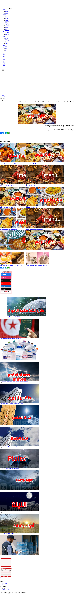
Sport (5, 12)
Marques (6, 39)
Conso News (6, 38)
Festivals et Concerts (7, 25)
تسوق (4, 60)
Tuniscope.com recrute (4, 583)
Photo (2, 69)
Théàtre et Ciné (7, 21)
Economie (6, 16)
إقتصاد (4, 55)
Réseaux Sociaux (7, 30)
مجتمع (4, 54)
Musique (6, 22)
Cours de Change (7, 44)
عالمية (4, 65)
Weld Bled (6, 42)
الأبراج (5, 51)
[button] (4, 9)
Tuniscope (6, 29)
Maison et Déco (7, 34)
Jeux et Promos (7, 37)
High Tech (6, 26)
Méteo (5, 41)
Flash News (6, 13)
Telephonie (6, 27)
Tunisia (6, 46)
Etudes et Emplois (7, 35)
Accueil (3, 95)
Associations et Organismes (8, 24)
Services (6, 17)
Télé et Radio (6, 20)
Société (6, 10)
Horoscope (6, 43)
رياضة (4, 53)
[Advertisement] (37, 82)
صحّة (4, 56)
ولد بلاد (6, 50)
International (6, 11)
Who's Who (6, 23)
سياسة (4, 64)
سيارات (4, 62)
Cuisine (6, 33)
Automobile (6, 18)
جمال (4, 59)
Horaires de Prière (7, 40)
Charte (2, 584)
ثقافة (4, 52)
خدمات (4, 58)
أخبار (4, 63)
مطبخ (4, 61)
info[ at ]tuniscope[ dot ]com (5, 589)
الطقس (6, 48)
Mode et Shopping (7, 32)
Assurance (6, 15)
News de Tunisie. (2, 577)
